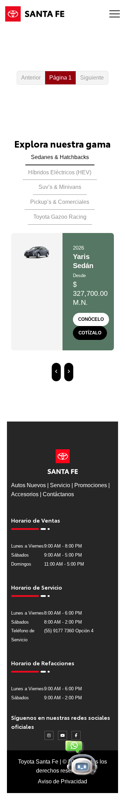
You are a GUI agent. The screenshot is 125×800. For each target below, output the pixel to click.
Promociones (90, 485)
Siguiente (92, 78)
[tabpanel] (62, 313)
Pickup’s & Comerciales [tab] (59, 202)
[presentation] (56, 372)
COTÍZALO (89, 332)
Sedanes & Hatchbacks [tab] (60, 157)
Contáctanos (58, 494)
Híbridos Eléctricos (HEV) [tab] (59, 172)
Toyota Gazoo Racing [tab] (59, 217)
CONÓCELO (91, 319)
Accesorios (25, 494)
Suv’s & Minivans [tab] (60, 187)
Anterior (31, 78)
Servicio (60, 485)
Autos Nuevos (28, 485)
